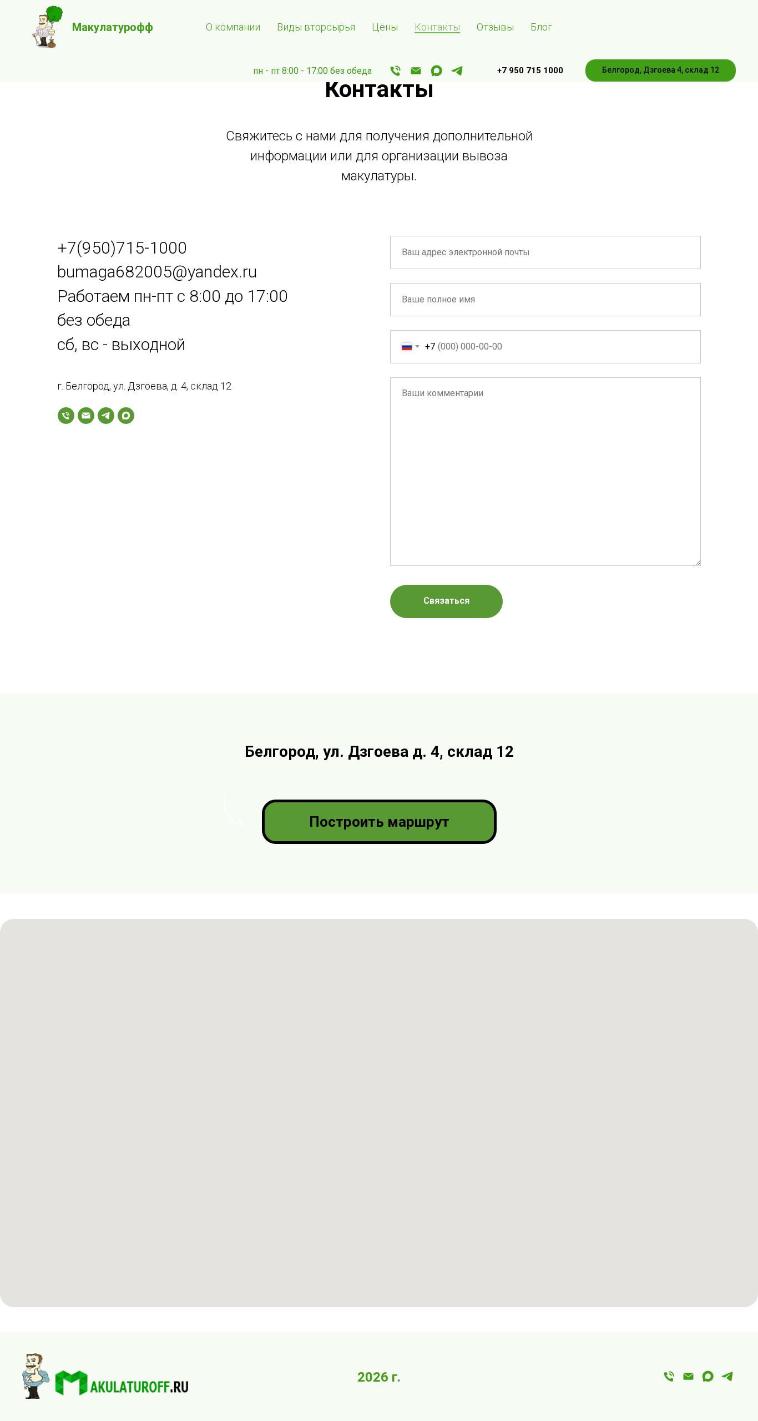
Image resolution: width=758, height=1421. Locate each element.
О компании (233, 27)
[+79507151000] (395, 71)
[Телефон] (66, 415)
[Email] (86, 415)
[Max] (126, 415)
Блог (541, 27)
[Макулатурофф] (688, 1380)
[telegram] (457, 71)
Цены (385, 27)
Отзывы (495, 27)
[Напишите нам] (416, 71)
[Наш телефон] (669, 1380)
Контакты (437, 27)
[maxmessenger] (436, 71)
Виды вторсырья (316, 27)
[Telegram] (106, 415)
